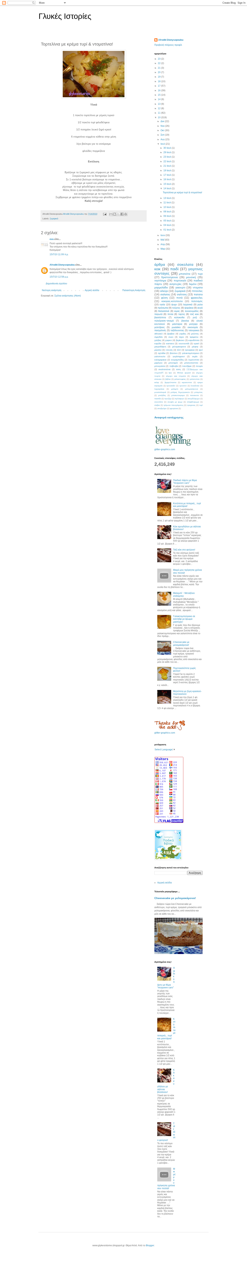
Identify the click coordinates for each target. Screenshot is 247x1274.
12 (159, 108)
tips (170, 373)
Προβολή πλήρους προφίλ (168, 45)
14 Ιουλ (167, 188)
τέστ (179, 350)
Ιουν (163, 235)
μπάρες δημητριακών (180, 392)
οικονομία (193, 327)
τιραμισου (194, 337)
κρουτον (183, 386)
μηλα (200, 304)
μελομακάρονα (191, 389)
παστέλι (157, 399)
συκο (170, 337)
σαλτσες (182, 294)
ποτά (179, 297)
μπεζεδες (162, 395)
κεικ (157, 269)
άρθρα (159, 265)
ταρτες (181, 314)
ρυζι (195, 317)
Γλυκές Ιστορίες (65, 16)
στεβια (157, 405)
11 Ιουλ (167, 202)
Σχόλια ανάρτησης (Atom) (67, 295)
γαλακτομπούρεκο (190, 353)
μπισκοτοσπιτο (191, 363)
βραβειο (170, 334)
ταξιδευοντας (177, 330)
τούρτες (176, 307)
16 (159, 90)
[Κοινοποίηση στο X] (118, 214)
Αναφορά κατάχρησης (169, 417)
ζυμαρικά (54, 218)
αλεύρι (164, 290)
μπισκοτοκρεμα (178, 395)
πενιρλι (199, 366)
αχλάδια (161, 353)
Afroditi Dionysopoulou (62, 264)
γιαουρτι (180, 287)
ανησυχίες (175, 283)
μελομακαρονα (179, 346)
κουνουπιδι (184, 343)
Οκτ (163, 130)
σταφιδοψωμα (193, 402)
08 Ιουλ (167, 211)
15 (159, 95)
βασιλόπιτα (160, 317)
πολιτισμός (197, 301)
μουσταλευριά (160, 392)
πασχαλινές (160, 330)
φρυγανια (174, 408)
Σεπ (163, 134)
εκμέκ (195, 356)
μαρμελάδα (161, 287)
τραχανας (191, 405)
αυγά (200, 307)
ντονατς (169, 350)
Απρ (163, 244)
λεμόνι (192, 283)
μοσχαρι (193, 324)
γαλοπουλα (159, 356)
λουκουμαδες (192, 311)
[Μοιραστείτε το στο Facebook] (122, 214)
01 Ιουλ (167, 229)
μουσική (191, 277)
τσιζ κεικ (194, 314)
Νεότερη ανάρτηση (51, 290)
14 (159, 99)
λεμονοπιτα (193, 360)
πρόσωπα (163, 307)
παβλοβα (173, 366)
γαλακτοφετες (180, 379)
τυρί (201, 405)
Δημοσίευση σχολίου (56, 283)
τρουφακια (190, 350)
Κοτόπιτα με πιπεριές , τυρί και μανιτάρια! (187, 504)
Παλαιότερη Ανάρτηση (133, 290)
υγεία (162, 304)
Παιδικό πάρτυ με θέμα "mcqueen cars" (185, 481)
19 (159, 76)
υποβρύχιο (162, 408)
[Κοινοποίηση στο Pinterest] (126, 214)
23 (159, 58)
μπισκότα (184, 273)
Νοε (163, 126)
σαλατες (165, 294)
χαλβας (157, 340)
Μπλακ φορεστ (184, 373)
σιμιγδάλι (158, 337)
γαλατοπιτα (195, 379)
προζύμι (167, 399)
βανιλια (185, 320)
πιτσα (170, 314)
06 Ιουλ (167, 216)
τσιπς (178, 369)
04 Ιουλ (167, 225)
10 (159, 117)
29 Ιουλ (167, 152)
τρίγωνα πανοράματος (174, 405)
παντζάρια (186, 366)
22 (159, 63)
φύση (164, 297)
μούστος (195, 334)
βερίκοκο (180, 340)
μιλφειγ (195, 346)
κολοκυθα (179, 317)
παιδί (174, 269)
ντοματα (198, 287)
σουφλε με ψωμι (174, 402)
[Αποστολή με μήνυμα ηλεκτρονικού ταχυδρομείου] (111, 214)
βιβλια (168, 379)
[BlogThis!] (115, 214)
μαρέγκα (158, 363)
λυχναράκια (159, 389)
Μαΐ (163, 239)
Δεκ (163, 121)
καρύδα (157, 343)
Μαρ (163, 248)
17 (159, 85)
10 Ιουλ (167, 207)
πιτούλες (197, 290)
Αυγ (163, 139)
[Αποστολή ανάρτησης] (104, 214)
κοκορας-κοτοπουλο (172, 301)
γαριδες (182, 334)
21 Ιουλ (167, 166)
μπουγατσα (159, 366)
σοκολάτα (158, 402)
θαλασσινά (163, 311)
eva (52, 239)
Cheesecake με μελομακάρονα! (181, 643)
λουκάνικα (195, 386)
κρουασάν (171, 386)
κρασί (196, 343)
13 (159, 104)
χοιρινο (168, 340)
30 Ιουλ (167, 148)
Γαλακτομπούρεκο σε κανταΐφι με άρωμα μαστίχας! (184, 619)
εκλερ (156, 382)
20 (159, 72)
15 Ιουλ (167, 184)
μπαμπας (198, 392)
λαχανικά (187, 304)
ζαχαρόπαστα (170, 382)
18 (159, 81)
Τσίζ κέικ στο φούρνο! (184, 549)
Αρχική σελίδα (92, 290)
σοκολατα (185, 265)
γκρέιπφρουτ (179, 356)
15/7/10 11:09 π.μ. (59, 254)
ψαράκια (188, 307)
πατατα (198, 294)
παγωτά (158, 314)
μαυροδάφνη (160, 346)
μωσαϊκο (176, 327)
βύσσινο (174, 353)
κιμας (177, 311)
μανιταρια (177, 324)
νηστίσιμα (160, 280)
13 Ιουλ (167, 198)
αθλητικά (158, 334)
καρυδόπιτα (193, 340)
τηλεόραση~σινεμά (164, 320)
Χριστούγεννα (169, 277)
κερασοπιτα (187, 382)
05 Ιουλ (167, 220)
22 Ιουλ (167, 161)
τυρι (200, 273)
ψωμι (174, 304)
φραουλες (197, 297)
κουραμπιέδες (177, 360)
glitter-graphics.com (164, 449)
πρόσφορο (179, 399)
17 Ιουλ (167, 175)
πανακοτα (194, 395)
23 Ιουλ (167, 156)
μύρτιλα (157, 350)
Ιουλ (163, 144)
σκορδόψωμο (194, 399)
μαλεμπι (174, 389)
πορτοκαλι (180, 280)
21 (159, 68)
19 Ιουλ (167, 170)
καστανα (170, 343)
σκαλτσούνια (164, 369)
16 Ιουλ (167, 179)
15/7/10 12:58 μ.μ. (59, 276)
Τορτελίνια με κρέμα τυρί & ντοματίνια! (182, 192)
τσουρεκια (194, 330)
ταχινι (181, 337)
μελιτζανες (159, 327)
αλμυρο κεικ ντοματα (176, 376)
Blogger (150, 1245)
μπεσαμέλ (173, 363)
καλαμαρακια (160, 360)
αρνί (201, 350)
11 (159, 112)
